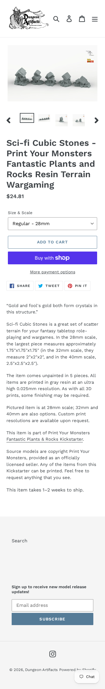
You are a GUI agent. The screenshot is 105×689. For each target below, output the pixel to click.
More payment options (52, 272)
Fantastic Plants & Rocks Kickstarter (44, 439)
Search (19, 540)
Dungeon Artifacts (41, 670)
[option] (27, 119)
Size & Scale (20, 212)
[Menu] (94, 18)
